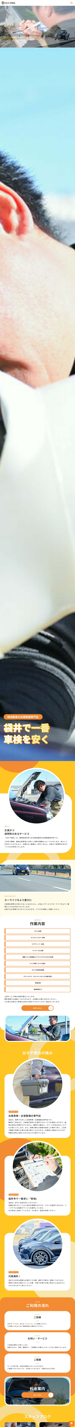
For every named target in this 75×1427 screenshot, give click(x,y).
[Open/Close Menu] (71, 3)
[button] (37, 1008)
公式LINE (29, 1324)
